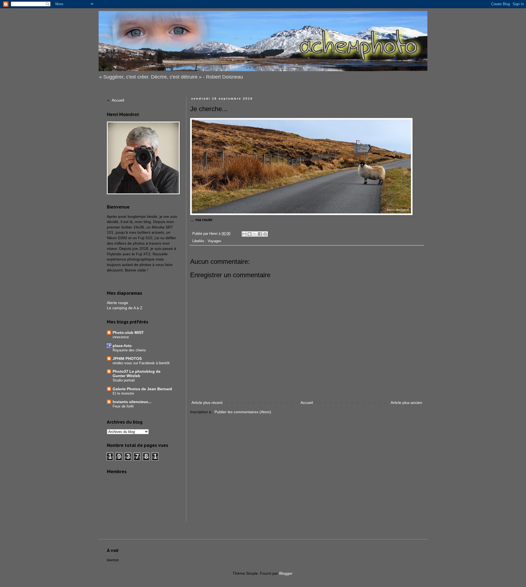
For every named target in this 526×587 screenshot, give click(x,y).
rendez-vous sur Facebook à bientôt (141, 363)
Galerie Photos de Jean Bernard (142, 389)
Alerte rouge (117, 302)
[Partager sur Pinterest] (265, 234)
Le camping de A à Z (124, 308)
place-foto (122, 345)
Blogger (285, 573)
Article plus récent (206, 402)
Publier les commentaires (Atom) (243, 412)
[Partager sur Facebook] (260, 234)
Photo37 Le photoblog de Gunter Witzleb (137, 373)
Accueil (307, 402)
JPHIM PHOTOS (127, 358)
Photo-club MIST (128, 332)
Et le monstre (123, 393)
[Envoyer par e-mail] (244, 234)
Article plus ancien (406, 402)
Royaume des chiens (129, 350)
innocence (121, 337)
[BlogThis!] (249, 234)
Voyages (214, 241)
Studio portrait (124, 380)
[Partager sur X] (255, 234)
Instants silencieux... (132, 402)
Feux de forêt (123, 406)
